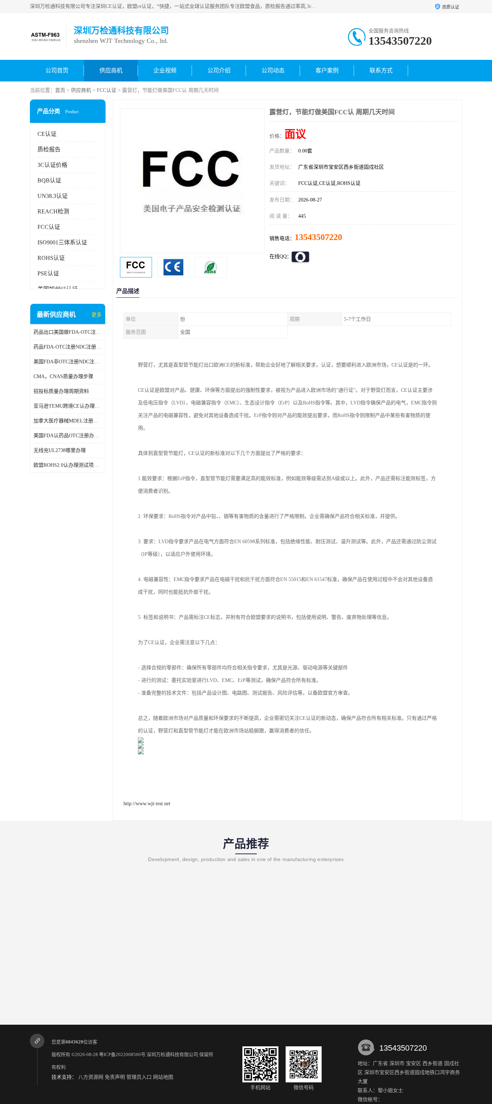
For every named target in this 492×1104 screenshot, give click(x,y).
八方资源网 (90, 1077)
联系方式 (381, 70)
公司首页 (56, 70)
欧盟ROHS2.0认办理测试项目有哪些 (67, 465)
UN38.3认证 (52, 196)
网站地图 (163, 1077)
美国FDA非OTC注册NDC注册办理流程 (67, 361)
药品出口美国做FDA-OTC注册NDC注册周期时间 (67, 332)
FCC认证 (106, 90)
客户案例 (327, 70)
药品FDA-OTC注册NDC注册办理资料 (67, 347)
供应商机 (110, 70)
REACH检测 (53, 211)
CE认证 (47, 134)
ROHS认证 (51, 258)
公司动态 (273, 70)
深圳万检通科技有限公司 (172, 1054)
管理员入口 (139, 1077)
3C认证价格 (52, 165)
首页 (60, 90)
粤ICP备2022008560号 (122, 1054)
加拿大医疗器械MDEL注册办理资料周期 (67, 421)
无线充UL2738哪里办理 (59, 450)
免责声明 (115, 1077)
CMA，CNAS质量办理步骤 (63, 376)
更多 (96, 315)
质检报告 (49, 149)
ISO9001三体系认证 (62, 242)
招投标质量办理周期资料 (61, 391)
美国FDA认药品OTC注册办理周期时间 (67, 435)
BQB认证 (49, 180)
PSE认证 (48, 273)
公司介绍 (219, 70)
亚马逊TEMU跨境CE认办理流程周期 (67, 406)
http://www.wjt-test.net (147, 803)
